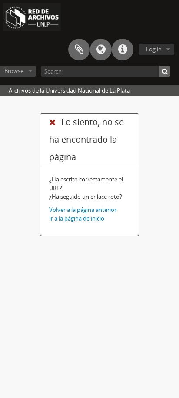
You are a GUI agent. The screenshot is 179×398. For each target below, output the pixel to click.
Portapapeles (79, 49)
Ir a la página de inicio (76, 218)
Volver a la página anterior (82, 210)
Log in (154, 49)
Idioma (101, 49)
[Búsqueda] (164, 71)
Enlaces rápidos (122, 49)
